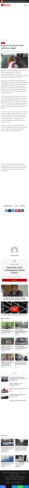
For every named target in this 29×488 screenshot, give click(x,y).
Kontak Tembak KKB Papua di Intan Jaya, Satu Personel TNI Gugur (7, 331)
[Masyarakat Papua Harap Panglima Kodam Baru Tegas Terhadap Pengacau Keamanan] (7, 357)
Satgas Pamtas (8, 206)
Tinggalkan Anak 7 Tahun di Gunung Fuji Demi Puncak (7, 465)
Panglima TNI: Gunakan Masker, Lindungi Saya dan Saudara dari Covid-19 (21, 363)
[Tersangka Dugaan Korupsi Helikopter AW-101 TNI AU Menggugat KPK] (21, 341)
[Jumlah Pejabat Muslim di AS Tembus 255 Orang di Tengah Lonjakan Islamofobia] (7, 442)
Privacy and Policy (9, 479)
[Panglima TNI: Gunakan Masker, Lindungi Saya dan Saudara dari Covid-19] (21, 357)
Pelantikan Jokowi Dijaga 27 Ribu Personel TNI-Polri (17, 395)
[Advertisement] (14, 23)
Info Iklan (15, 479)
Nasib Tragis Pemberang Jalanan (17, 400)
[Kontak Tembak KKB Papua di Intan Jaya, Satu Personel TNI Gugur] (7, 325)
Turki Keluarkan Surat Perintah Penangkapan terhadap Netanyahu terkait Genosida (18, 379)
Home (3, 40)
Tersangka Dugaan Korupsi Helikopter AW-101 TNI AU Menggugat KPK (21, 347)
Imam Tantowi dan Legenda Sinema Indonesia (20, 465)
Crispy (6, 40)
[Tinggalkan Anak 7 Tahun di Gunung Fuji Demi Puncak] (7, 458)
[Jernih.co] (6, 5)
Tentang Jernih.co (7, 477)
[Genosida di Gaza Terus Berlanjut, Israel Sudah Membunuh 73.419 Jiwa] (21, 442)
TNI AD (23, 206)
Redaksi (13, 477)
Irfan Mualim (5, 51)
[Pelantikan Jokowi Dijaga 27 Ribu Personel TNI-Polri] (4, 396)
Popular (14, 373)
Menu (19, 479)
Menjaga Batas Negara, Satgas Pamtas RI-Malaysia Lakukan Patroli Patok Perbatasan (7, 348)
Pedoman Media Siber (20, 477)
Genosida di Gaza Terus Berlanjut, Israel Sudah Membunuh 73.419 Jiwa (21, 449)
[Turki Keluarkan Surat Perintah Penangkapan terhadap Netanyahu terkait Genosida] (4, 379)
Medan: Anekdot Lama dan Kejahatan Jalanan (16, 384)
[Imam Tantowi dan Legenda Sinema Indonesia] (21, 458)
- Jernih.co (16, 474)
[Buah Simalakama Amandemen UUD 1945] (4, 390)
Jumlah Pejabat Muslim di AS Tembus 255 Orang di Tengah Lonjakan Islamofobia (7, 449)
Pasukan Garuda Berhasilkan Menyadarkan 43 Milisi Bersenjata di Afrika (21, 332)
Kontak (22, 479)
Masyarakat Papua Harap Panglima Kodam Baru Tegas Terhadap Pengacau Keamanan (7, 363)
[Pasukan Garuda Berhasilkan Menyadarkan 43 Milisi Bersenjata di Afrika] (21, 325)
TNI (17, 206)
